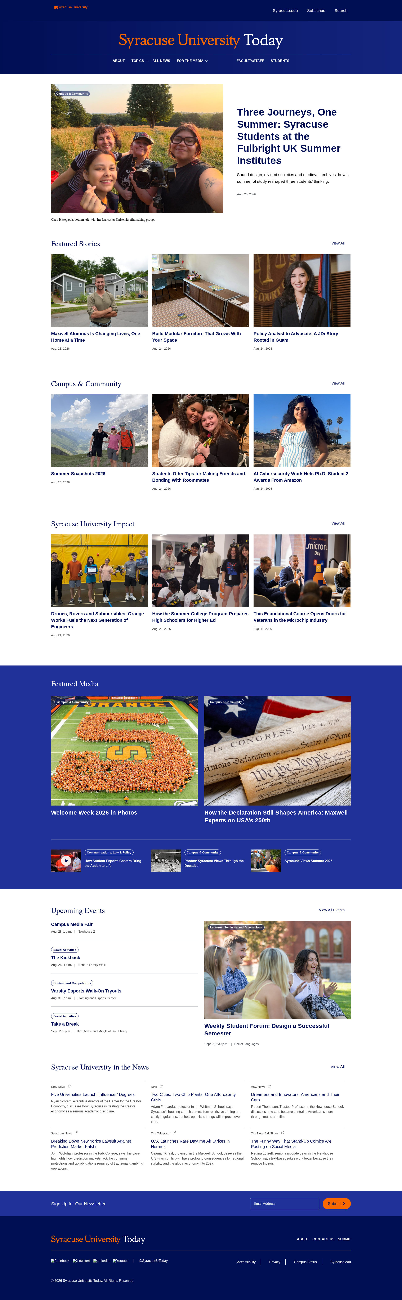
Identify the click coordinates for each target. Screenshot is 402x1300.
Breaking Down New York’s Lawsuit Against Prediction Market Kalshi (91, 1144)
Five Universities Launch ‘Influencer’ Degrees (93, 1094)
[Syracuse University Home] (201, 39)
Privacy (274, 1262)
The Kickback (65, 957)
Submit (334, 1203)
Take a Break (65, 1024)
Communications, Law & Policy (109, 852)
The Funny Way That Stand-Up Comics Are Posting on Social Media (291, 1144)
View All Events (332, 910)
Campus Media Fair (72, 924)
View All (338, 243)
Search (341, 10)
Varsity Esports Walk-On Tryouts (86, 991)
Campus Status (305, 1262)
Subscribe (316, 10)
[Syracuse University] (80, 10)
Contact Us (323, 1239)
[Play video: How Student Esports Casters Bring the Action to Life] (66, 861)
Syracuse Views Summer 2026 (308, 861)
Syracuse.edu (285, 11)
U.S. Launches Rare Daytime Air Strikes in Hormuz (190, 1144)
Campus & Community (72, 93)
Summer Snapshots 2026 (78, 473)
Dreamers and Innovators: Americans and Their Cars (295, 1097)
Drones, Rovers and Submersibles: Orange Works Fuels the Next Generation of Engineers (97, 620)
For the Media (190, 61)
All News (161, 61)
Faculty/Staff (250, 61)
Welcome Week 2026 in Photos (94, 812)
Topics (137, 61)
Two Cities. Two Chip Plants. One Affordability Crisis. (193, 1097)
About (119, 61)
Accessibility (246, 1262)
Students (280, 61)
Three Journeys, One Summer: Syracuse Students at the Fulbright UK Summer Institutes (289, 136)
